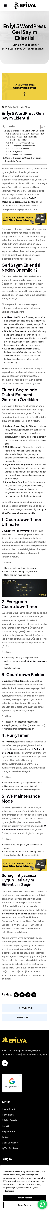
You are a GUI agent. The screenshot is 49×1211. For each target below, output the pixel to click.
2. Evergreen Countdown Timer (23, 146)
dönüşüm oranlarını (37, 661)
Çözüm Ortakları (10, 1120)
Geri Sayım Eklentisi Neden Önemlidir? (27, 134)
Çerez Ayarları (24, 1205)
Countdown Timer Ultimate (17, 530)
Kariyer (5, 1126)
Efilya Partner (9, 1131)
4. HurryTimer (16, 152)
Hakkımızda (8, 1114)
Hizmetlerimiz (9, 1109)
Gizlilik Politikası (10, 1142)
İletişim (5, 1137)
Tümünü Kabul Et (24, 1198)
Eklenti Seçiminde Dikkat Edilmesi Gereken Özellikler (25, 138)
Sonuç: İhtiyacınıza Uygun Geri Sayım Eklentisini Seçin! (23, 159)
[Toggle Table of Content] (41, 127)
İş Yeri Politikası (10, 1148)
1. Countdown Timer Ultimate (23, 143)
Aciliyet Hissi (11, 317)
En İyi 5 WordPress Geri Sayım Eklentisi (24, 131)
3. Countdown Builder (19, 149)
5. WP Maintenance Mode (21, 155)
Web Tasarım (29, 44)
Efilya (15, 44)
